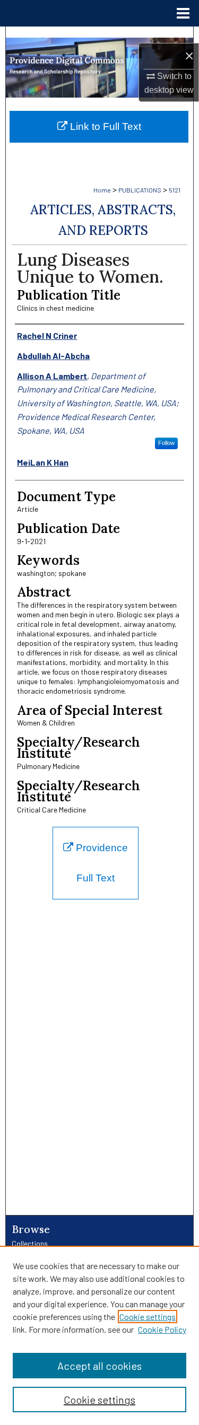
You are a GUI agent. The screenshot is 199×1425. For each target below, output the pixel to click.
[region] (99, 1335)
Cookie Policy (162, 1329)
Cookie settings (147, 1317)
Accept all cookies (99, 1365)
